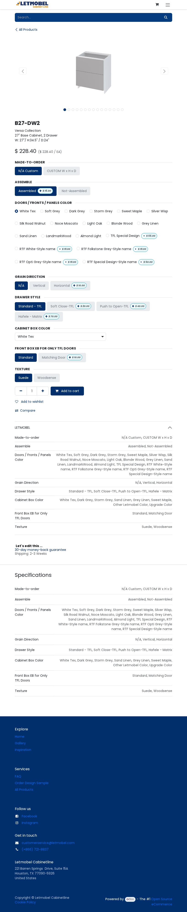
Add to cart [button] (69, 391)
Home (19, 736)
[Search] (165, 17)
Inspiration (23, 749)
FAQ (18, 776)
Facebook (29, 816)
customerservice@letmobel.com (48, 843)
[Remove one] (21, 391)
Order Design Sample (32, 783)
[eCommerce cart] (157, 4)
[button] (23, 71)
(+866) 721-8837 (35, 849)
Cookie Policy (25, 902)
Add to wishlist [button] (32, 401)
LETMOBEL (22, 427)
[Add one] (43, 391)
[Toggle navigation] (167, 4)
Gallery (20, 743)
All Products (28, 29)
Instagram (30, 823)
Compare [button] (27, 410)
